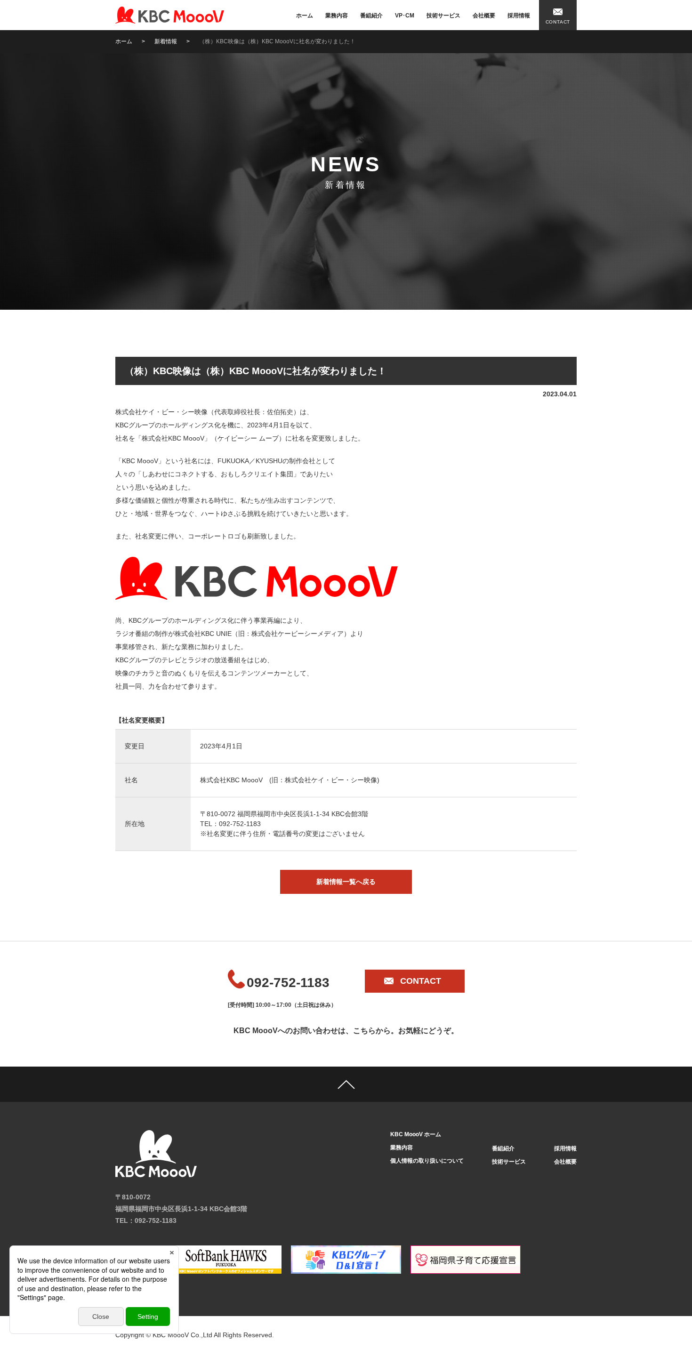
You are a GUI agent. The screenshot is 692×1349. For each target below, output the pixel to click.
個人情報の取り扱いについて (427, 1160)
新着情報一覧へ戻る (346, 881)
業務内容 (336, 15)
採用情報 (518, 15)
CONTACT (558, 21)
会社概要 (484, 15)
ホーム (304, 15)
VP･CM (404, 15)
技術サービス (443, 15)
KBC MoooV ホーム (415, 1134)
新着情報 (165, 41)
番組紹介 (371, 15)
